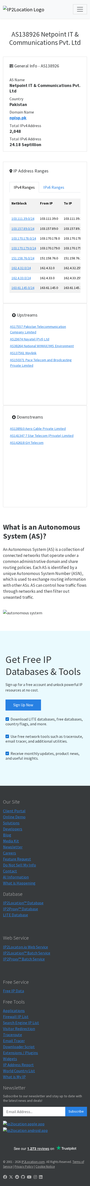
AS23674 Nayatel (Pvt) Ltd (29, 339)
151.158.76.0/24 (23, 258)
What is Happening (19, 882)
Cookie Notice (45, 1166)
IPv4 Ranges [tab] (24, 187)
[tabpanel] (45, 248)
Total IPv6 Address (25, 138)
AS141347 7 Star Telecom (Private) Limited (42, 435)
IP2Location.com (33, 1162)
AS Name (17, 79)
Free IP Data (13, 990)
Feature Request (17, 858)
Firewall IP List (15, 1016)
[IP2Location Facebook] (5, 1176)
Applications (14, 1010)
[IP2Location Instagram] (35, 1176)
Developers (12, 828)
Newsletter (12, 846)
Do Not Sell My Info (19, 864)
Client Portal (14, 810)
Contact (10, 870)
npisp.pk (18, 118)
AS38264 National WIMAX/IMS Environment (42, 346)
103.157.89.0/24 (23, 228)
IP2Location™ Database (23, 902)
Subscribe (76, 1111)
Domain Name (22, 112)
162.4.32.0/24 (21, 268)
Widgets (10, 1058)
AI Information (16, 876)
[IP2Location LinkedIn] (40, 1176)
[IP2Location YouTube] (29, 1176)
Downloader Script (19, 1046)
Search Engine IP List (21, 1022)
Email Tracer (14, 1040)
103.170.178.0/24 (24, 238)
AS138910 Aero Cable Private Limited (38, 428)
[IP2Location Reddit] (17, 1176)
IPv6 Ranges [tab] (53, 187)
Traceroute (12, 1034)
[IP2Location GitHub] (23, 1176)
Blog (7, 834)
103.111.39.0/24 (23, 218)
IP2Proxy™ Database (20, 908)
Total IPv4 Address (25, 125)
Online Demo (14, 816)
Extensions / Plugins (20, 1052)
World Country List (19, 1070)
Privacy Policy (23, 1166)
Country (16, 98)
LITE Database (15, 914)
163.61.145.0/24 (23, 287)
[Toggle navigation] (80, 9)
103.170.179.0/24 (24, 248)
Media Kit (11, 840)
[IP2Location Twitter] (11, 1176)
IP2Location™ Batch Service (26, 952)
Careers (9, 852)
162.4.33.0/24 (21, 278)
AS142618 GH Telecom (27, 442)
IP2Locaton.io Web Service (25, 946)
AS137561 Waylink (23, 353)
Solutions (11, 822)
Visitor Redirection (19, 1028)
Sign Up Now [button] (23, 705)
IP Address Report (18, 1064)
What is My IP (14, 1076)
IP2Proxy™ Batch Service (24, 958)
